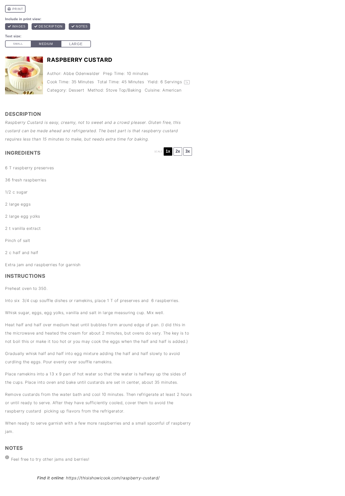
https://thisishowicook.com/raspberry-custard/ (113, 477)
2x (178, 151)
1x (168, 151)
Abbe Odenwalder (81, 73)
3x (187, 151)
